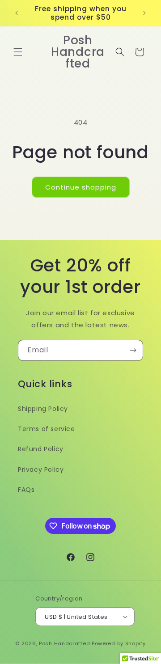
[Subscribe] (133, 350)
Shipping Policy (43, 408)
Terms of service (46, 428)
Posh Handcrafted (65, 643)
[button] (18, 52)
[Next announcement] (144, 13)
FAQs (26, 489)
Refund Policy (41, 448)
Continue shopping (80, 187)
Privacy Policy (41, 469)
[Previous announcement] (16, 13)
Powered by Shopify (119, 643)
